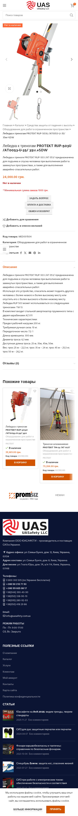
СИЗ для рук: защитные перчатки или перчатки (43, 729)
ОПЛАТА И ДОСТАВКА (39, 205)
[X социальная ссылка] (25, 253)
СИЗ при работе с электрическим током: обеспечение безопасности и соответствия (41, 781)
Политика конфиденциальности (21, 697)
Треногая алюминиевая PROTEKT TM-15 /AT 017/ (56, 445)
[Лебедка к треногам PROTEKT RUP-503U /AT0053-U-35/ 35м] (20, 405)
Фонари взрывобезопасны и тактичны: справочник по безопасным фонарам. (38, 747)
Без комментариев (38, 720)
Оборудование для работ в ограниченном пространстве (36, 129)
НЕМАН (59, 495)
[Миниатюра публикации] (8, 716)
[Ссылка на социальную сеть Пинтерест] (34, 253)
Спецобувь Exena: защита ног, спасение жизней (44, 763)
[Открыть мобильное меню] (4, 5)
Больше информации (28, 810)
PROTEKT (10, 443)
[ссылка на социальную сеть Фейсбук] (21, 253)
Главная (8, 125)
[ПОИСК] (71, 15)
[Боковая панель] (4, 249)
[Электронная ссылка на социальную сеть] (30, 253)
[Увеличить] (9, 89)
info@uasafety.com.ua (18, 616)
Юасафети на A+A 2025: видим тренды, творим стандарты (44, 713)
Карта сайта (10, 690)
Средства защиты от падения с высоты (50, 125)
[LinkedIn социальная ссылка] (39, 253)
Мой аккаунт (10, 678)
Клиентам (8, 672)
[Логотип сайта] (39, 5)
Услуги (7, 666)
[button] (6, 59)
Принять (55, 809)
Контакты (8, 684)
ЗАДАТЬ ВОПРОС (39, 198)
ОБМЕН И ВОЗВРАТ (39, 211)
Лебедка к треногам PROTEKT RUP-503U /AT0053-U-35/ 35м (17, 429)
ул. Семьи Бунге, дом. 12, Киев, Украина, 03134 (36, 554)
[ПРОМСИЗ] (23, 496)
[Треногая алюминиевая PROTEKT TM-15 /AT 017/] (57, 414)
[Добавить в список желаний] (35, 391)
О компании (10, 653)
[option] (37, 92)
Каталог (19, 125)
